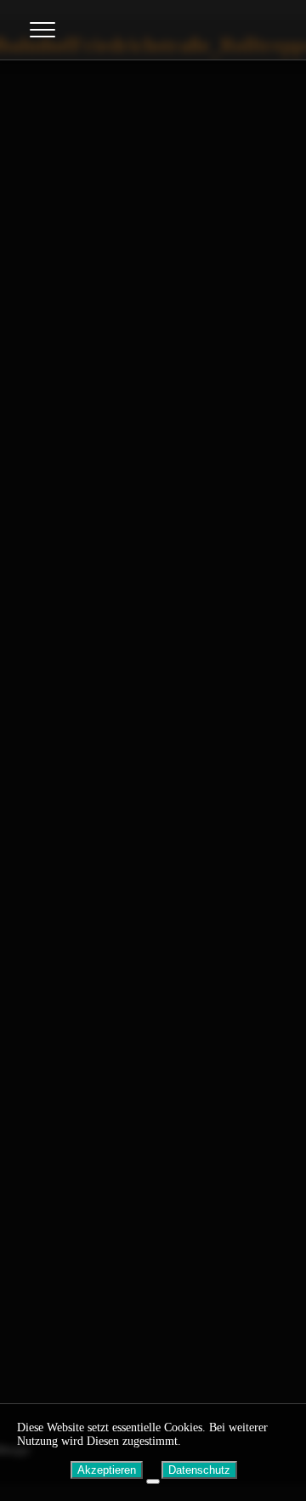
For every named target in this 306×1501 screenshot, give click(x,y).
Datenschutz (199, 1470)
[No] (153, 1481)
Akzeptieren (106, 1470)
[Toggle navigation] (42, 29)
